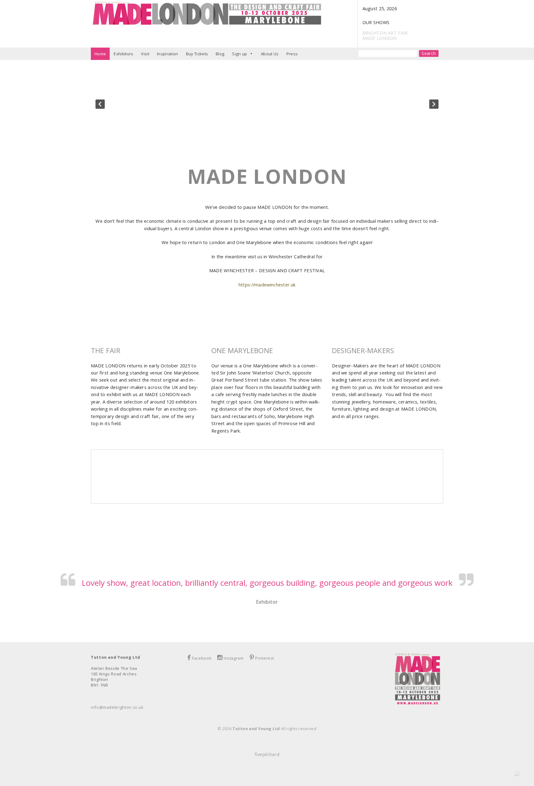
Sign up (239, 54)
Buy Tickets (197, 54)
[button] (100, 104)
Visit (145, 54)
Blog (220, 54)
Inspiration (167, 54)
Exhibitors (123, 54)
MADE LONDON (379, 38)
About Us (270, 54)
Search (429, 53)
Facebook (201, 658)
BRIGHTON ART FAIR (385, 33)
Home (100, 54)
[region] (267, 104)
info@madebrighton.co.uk (117, 707)
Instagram (234, 658)
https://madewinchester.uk (267, 284)
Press (292, 54)
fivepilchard (267, 754)
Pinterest (264, 658)
